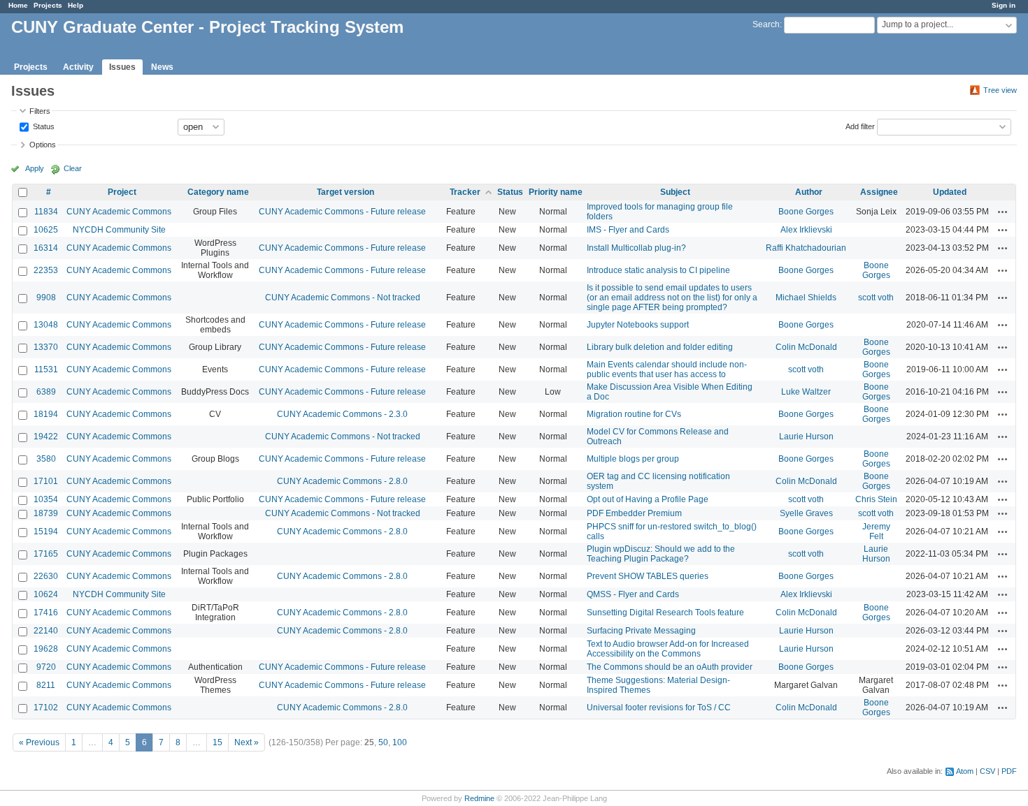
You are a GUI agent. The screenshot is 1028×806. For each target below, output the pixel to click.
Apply (34, 168)
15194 (46, 531)
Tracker (465, 192)
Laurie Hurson (806, 436)
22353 (46, 270)
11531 (46, 369)
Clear (73, 168)
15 (217, 742)
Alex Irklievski (806, 230)
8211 (45, 685)
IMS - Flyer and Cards (628, 230)
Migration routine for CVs (634, 414)
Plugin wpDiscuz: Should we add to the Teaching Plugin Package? (661, 554)
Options (42, 144)
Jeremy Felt (876, 531)
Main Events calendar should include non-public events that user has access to (667, 369)
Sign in (1003, 5)
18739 (46, 513)
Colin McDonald (806, 347)
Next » (246, 742)
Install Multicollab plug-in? (636, 248)
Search (766, 24)
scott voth (876, 297)
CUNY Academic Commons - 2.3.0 (342, 414)
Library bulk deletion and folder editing (660, 347)
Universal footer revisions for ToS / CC (659, 707)
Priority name (556, 192)
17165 (46, 554)
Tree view (1000, 90)
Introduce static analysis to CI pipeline (658, 270)
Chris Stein (876, 499)
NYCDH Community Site (119, 230)
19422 (46, 436)
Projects (48, 5)
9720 (46, 667)
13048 (46, 325)
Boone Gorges (806, 212)
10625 (46, 230)
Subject (675, 192)
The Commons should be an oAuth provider (669, 667)
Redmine (479, 798)
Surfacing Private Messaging (641, 631)
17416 (46, 612)
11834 (46, 212)
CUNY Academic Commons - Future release (342, 212)
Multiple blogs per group (633, 459)
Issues (122, 67)
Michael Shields (806, 297)
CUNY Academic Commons (118, 212)
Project (122, 192)
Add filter (860, 126)
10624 (46, 594)
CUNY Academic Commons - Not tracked (342, 297)
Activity (78, 67)
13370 (46, 347)
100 (399, 742)
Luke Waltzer (806, 392)
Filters (39, 111)
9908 (46, 297)
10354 (46, 499)
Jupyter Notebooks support (638, 325)
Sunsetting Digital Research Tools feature (665, 612)
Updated (949, 192)
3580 (46, 459)
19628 (46, 649)
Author (808, 192)
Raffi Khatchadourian (806, 248)
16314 (46, 248)
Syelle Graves (806, 513)
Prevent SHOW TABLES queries (647, 576)
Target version (345, 192)
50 (383, 742)
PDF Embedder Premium (634, 513)
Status (43, 126)
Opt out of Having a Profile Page (647, 499)
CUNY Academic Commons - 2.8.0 (342, 481)
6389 (46, 392)
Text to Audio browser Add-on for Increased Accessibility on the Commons (668, 649)
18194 (46, 414)
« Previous (39, 742)
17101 (46, 481)
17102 (46, 707)
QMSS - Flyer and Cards (633, 594)
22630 (46, 576)
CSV (987, 771)
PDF (1009, 771)
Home (18, 5)
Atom (964, 771)
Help (75, 5)
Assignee (879, 192)
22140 (46, 631)
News (162, 67)
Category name (218, 192)
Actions (1002, 211)
